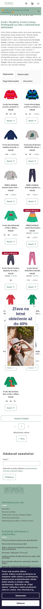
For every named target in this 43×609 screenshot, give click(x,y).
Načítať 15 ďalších (21, 418)
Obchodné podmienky (10, 518)
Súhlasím (21, 603)
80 (7, 114)
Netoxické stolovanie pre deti (14, 544)
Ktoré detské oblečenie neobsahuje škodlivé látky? (20, 562)
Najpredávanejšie (11, 81)
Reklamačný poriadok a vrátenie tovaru (17, 521)
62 (30, 114)
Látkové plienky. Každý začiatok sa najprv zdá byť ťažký (21, 557)
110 (28, 194)
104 (6, 154)
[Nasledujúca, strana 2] (21, 426)
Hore (23, 439)
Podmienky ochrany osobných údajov (16, 515)
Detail (9, 121)
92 (11, 114)
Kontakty (5, 509)
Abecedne (27, 81)
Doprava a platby (8, 512)
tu (33, 589)
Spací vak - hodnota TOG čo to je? (16, 566)
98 (15, 114)
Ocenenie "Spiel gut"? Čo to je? (14, 552)
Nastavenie (21, 595)
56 (26, 114)
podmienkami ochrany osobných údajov (20, 469)
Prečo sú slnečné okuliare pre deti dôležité (19, 540)
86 (11, 401)
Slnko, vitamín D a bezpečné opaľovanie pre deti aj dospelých (20, 548)
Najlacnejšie (23, 74)
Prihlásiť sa (9, 477)
